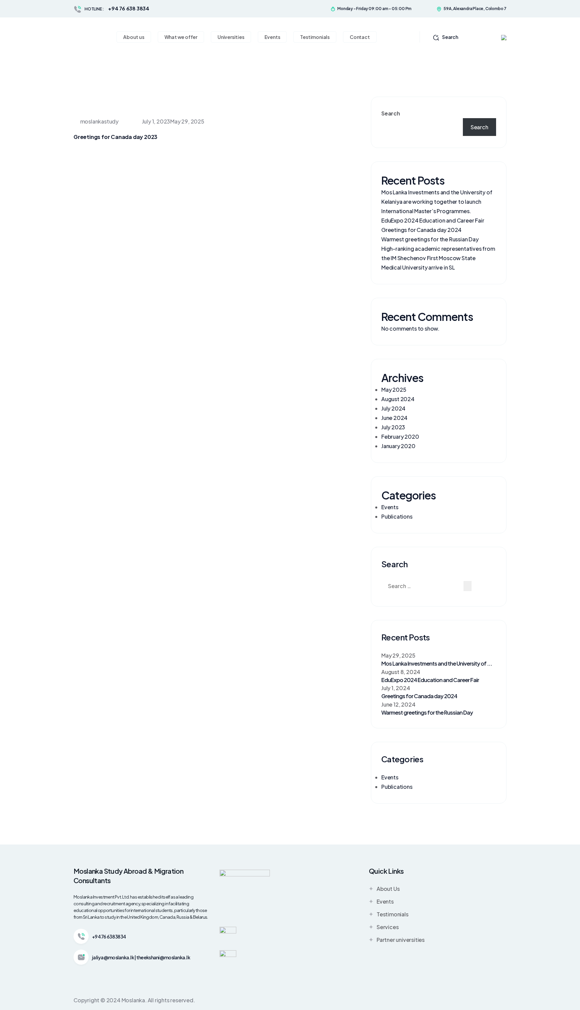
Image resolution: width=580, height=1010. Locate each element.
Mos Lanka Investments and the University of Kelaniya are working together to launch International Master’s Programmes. (436, 201)
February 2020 (400, 436)
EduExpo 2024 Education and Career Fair (432, 220)
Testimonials (392, 914)
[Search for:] (422, 586)
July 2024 (393, 408)
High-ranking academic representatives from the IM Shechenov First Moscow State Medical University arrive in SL (438, 258)
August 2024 (398, 398)
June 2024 (394, 417)
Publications (397, 516)
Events (389, 507)
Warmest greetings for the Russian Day (430, 239)
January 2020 (398, 445)
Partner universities (401, 939)
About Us (388, 888)
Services (387, 926)
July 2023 (393, 427)
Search (450, 37)
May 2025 (393, 389)
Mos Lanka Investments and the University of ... (436, 663)
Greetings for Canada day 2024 (421, 229)
